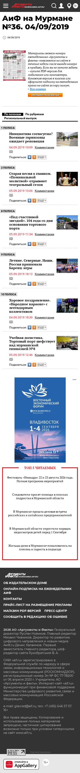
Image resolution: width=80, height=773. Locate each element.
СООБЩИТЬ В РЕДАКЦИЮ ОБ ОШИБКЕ (35, 617)
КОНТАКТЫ (12, 599)
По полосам (12, 114)
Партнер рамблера (40, 752)
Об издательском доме (25, 583)
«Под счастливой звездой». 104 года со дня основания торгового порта (31, 223)
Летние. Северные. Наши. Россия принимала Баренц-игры (31, 264)
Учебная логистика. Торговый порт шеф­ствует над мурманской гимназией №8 (32, 343)
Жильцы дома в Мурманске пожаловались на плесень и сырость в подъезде (40, 547)
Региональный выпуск (20, 118)
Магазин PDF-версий (22, 611)
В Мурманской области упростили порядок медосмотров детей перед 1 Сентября (40, 530)
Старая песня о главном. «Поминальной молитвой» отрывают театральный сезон (30, 179)
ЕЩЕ (41, 157)
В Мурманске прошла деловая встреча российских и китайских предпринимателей (40, 513)
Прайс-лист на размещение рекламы (37, 605)
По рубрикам (34, 114)
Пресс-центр (55, 611)
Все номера (38, 89)
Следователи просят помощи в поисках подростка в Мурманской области (40, 496)
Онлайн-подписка (45, 95)
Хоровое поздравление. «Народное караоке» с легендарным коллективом (29, 306)
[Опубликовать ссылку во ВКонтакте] (29, 157)
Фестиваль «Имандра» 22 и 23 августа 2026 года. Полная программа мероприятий (40, 479)
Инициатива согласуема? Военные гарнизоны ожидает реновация (31, 137)
